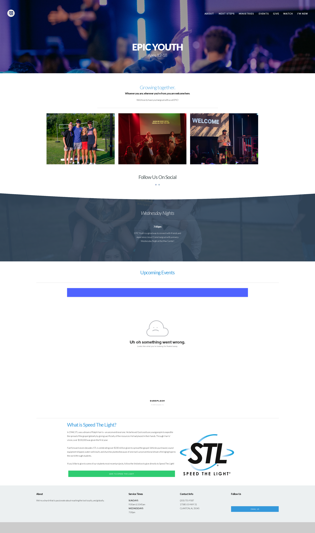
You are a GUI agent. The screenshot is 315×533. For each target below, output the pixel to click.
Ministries (247, 13)
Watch (288, 13)
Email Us (255, 509)
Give (276, 13)
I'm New (302, 13)
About (210, 13)
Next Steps (227, 13)
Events (264, 13)
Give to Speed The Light (121, 474)
